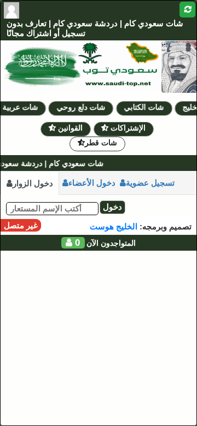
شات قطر (101, 142)
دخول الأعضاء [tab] (91, 182)
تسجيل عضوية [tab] (150, 182)
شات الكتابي (146, 107)
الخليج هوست (113, 226)
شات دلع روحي (82, 107)
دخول (112, 206)
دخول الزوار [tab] (33, 183)
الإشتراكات (127, 128)
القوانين (69, 128)
